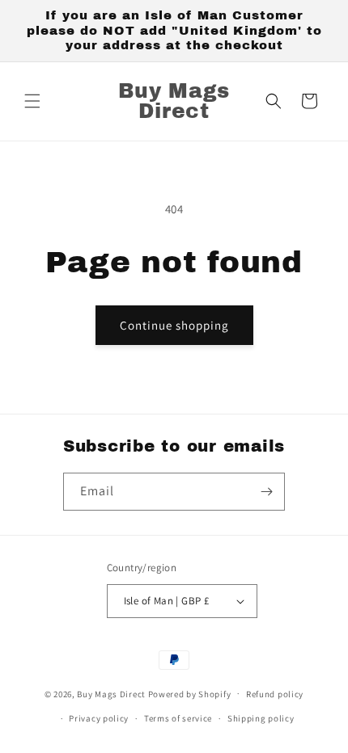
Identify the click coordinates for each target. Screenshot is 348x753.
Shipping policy (261, 718)
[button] (32, 101)
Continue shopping (174, 325)
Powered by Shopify (189, 693)
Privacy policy (99, 718)
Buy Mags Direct (111, 693)
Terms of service (178, 718)
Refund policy (274, 694)
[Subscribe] (266, 492)
